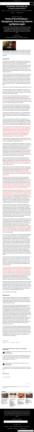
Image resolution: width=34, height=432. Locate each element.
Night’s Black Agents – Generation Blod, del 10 (29, 402)
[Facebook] (14, 424)
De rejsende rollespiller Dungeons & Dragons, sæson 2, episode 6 (12, 403)
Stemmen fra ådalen (17, 6)
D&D (12, 16)
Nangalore (13, 37)
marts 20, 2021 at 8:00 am (9, 353)
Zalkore (27, 37)
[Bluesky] (19, 424)
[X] (18, 424)
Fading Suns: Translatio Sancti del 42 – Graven (21, 402)
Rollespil (14, 16)
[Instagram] (15, 424)
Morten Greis (11, 406)
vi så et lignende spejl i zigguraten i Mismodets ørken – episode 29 (16, 243)
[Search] (32, 3)
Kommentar (28, 383)
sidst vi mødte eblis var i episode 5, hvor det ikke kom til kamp (18, 259)
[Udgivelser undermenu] (8, 426)
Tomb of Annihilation (19, 16)
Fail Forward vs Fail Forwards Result (4, 402)
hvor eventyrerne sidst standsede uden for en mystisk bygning (14, 54)
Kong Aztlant (9, 37)
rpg (18, 37)
